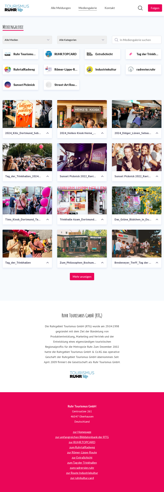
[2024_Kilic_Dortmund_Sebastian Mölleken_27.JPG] (27, 114)
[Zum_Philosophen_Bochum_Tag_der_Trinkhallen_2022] (82, 244)
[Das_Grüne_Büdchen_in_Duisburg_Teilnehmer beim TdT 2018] (136, 200)
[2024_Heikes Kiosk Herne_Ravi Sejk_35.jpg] (82, 114)
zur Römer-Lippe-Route (82, 452)
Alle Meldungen (61, 8)
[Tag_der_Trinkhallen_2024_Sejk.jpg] (27, 157)
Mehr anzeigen (82, 276)
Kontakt (110, 8)
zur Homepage (82, 432)
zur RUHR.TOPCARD (82, 442)
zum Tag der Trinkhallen (82, 462)
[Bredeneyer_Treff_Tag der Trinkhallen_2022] (136, 244)
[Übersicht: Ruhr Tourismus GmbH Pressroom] (17, 8)
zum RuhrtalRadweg (82, 447)
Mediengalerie (87, 8)
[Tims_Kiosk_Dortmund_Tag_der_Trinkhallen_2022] (27, 200)
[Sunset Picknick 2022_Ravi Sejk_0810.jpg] (82, 157)
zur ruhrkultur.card (82, 478)
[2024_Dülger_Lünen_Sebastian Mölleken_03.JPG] (136, 114)
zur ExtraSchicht (82, 457)
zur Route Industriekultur (82, 473)
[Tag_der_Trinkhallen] (27, 244)
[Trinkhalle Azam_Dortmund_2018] (82, 200)
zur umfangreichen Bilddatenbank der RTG (82, 437)
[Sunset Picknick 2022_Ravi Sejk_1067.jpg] (136, 157)
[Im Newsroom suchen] (140, 8)
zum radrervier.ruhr (82, 467)
